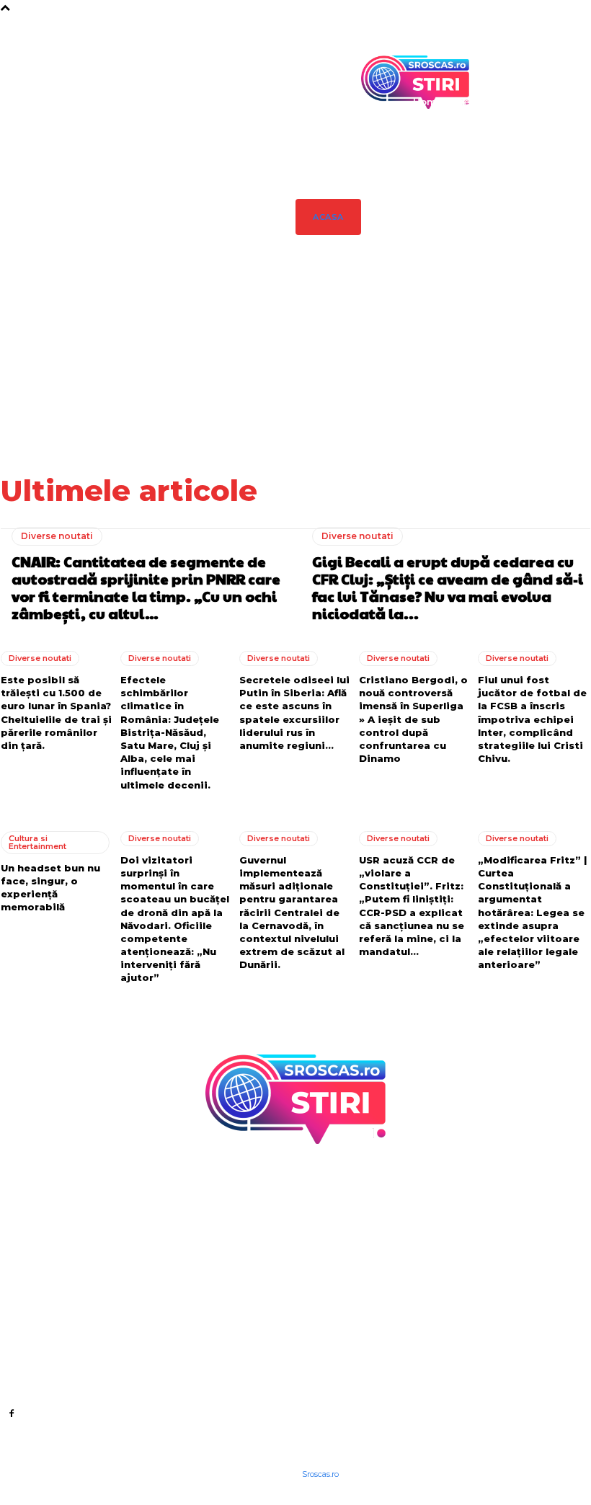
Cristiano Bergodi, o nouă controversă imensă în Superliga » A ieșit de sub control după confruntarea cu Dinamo (413, 719)
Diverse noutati (57, 535)
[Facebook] (11, 1413)
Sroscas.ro (320, 1474)
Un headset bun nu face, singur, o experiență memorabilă (50, 887)
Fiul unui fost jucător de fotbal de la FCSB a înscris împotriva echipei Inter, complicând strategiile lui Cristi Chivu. (532, 719)
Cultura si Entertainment (37, 842)
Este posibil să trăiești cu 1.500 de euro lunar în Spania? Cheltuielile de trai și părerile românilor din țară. (484, 365)
